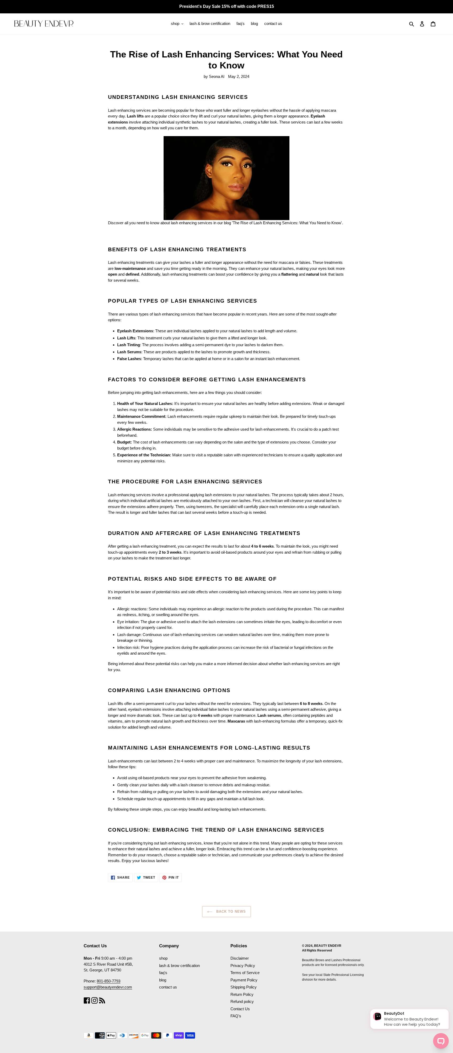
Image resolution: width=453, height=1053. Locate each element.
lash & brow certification (179, 965)
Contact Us (240, 1009)
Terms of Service (245, 972)
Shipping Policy (243, 987)
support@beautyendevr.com (108, 987)
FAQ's (235, 1016)
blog (162, 980)
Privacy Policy (242, 965)
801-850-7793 (108, 981)
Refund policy (242, 1001)
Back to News (230, 911)
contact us (168, 987)
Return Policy (242, 994)
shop (163, 958)
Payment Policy (243, 980)
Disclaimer (239, 958)
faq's (163, 972)
